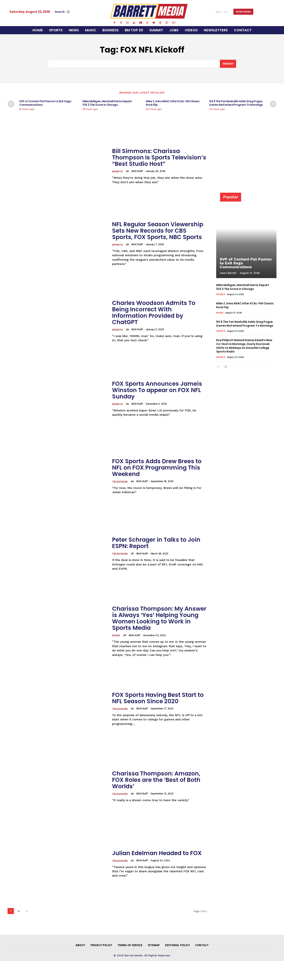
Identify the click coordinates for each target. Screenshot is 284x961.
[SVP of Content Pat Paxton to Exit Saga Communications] (246, 237)
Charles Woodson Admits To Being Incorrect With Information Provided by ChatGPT (153, 312)
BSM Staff (137, 171)
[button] (63, 12)
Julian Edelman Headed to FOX (157, 853)
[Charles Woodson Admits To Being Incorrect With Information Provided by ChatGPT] (57, 321)
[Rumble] (167, 23)
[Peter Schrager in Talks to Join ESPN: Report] (57, 554)
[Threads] (160, 23)
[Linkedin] (134, 23)
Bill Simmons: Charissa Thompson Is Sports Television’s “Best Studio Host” (159, 157)
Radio (116, 635)
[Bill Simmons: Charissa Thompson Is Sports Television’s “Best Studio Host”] (57, 166)
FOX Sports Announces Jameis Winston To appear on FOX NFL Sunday (157, 390)
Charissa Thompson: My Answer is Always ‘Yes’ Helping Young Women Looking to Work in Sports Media (159, 618)
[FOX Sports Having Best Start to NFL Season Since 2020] (57, 709)
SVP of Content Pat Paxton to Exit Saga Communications (45, 103)
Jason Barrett (228, 273)
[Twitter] (121, 23)
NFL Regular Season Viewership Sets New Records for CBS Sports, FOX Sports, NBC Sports (157, 230)
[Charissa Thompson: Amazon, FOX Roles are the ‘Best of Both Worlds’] (57, 786)
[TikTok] (147, 23)
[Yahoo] (173, 23)
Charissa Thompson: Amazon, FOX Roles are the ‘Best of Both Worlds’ (156, 779)
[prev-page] (11, 103)
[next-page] (273, 103)
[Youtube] (140, 23)
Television (120, 481)
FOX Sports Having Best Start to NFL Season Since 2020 (158, 698)
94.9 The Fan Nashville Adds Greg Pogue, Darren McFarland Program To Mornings (236, 103)
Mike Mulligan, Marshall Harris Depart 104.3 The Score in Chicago (107, 103)
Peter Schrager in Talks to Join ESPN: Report (156, 542)
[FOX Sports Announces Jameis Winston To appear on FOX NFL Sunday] (57, 398)
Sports (117, 171)
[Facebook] (114, 23)
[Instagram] (127, 23)
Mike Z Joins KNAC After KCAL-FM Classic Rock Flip (173, 103)
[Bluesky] (153, 23)
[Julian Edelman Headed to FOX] (57, 864)
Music (220, 312)
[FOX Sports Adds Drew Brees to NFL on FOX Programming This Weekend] (57, 476)
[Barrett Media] (149, 11)
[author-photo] (128, 171)
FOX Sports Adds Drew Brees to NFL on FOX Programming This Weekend (157, 467)
